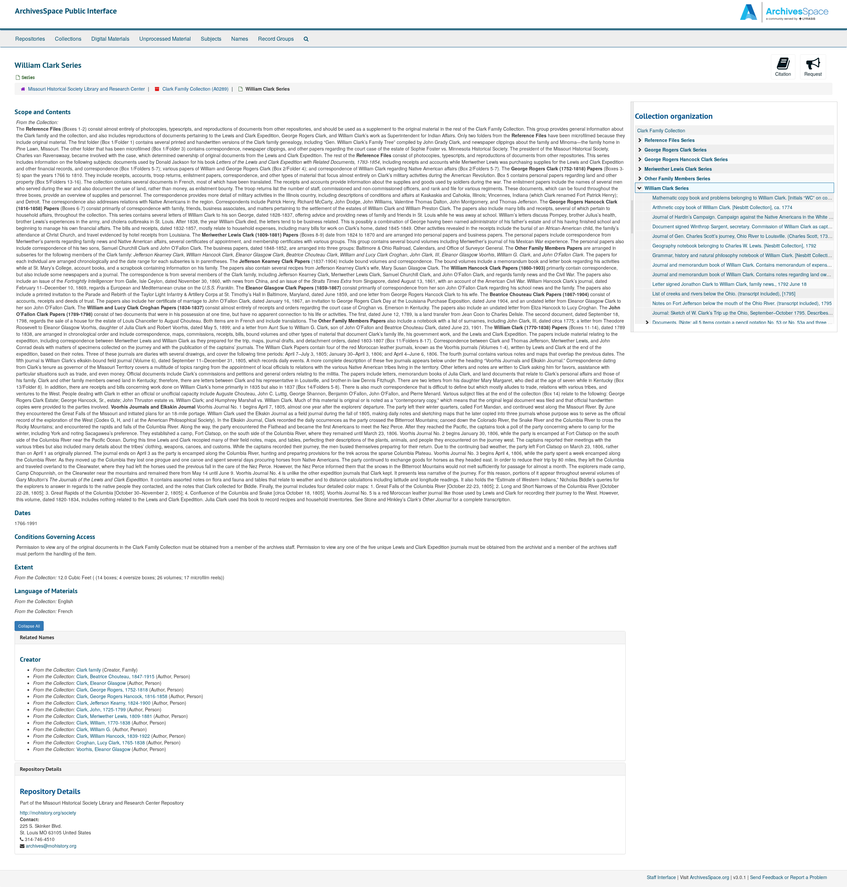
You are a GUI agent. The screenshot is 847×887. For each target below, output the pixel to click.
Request (813, 73)
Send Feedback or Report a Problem (788, 877)
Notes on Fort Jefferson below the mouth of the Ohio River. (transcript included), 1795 (742, 303)
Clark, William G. (93, 729)
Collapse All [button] (29, 626)
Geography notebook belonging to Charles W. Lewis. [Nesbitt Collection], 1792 (734, 245)
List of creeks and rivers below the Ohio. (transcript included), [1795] (723, 293)
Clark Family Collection (661, 130)
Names (239, 38)
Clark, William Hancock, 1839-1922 (113, 735)
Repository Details (41, 769)
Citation (783, 73)
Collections (68, 38)
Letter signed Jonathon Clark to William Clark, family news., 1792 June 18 (729, 284)
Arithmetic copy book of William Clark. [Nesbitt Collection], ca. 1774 (722, 207)
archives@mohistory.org (51, 845)
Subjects (211, 38)
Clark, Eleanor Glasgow (101, 683)
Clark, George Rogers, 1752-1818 (112, 689)
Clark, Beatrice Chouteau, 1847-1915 (115, 676)
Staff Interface (661, 877)
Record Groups (276, 38)
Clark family (88, 669)
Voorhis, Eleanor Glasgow (103, 749)
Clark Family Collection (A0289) (195, 88)
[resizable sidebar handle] (632, 217)
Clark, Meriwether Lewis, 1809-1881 (114, 716)
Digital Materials (110, 38)
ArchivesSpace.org (709, 877)
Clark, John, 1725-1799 (101, 709)
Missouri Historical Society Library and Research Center (86, 88)
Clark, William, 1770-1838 (103, 722)
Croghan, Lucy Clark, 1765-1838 (110, 742)
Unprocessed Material (165, 38)
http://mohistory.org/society (48, 812)
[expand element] (639, 140)
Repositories (30, 38)
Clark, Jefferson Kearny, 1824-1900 (113, 702)
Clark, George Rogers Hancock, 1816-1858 (121, 696)
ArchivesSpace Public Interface (66, 11)
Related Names (37, 637)
